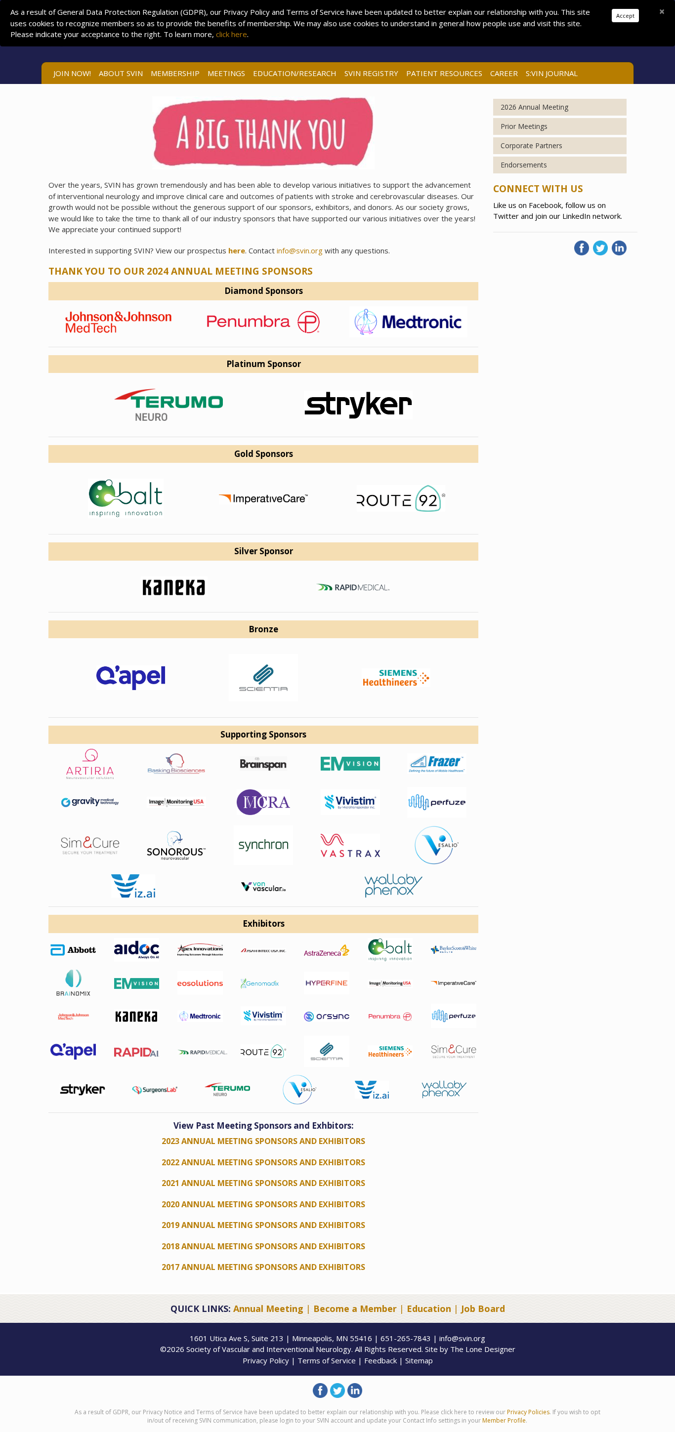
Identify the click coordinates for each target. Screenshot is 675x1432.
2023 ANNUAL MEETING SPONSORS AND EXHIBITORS (263, 1141)
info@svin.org (300, 250)
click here (231, 34)
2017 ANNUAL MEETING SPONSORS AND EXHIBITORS (263, 1267)
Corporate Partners (531, 145)
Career (504, 73)
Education (429, 1308)
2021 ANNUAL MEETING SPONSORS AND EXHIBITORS (263, 1183)
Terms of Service (326, 1360)
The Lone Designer (482, 1349)
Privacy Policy (266, 1360)
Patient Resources (444, 73)
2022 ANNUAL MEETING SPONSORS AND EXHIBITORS (263, 1162)
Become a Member (355, 1308)
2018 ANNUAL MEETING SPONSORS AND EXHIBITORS (263, 1246)
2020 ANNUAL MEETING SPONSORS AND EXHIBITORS (263, 1204)
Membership (175, 73)
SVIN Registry (371, 73)
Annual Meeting (268, 1308)
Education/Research (295, 73)
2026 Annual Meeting (534, 107)
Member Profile (504, 1420)
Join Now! (72, 73)
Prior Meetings (524, 126)
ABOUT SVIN (121, 73)
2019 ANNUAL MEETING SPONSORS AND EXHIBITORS (263, 1225)
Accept (625, 15)
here (236, 250)
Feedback (380, 1360)
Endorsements (524, 164)
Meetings (226, 73)
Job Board (483, 1308)
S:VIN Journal (552, 73)
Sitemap (419, 1360)
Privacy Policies (528, 1412)
